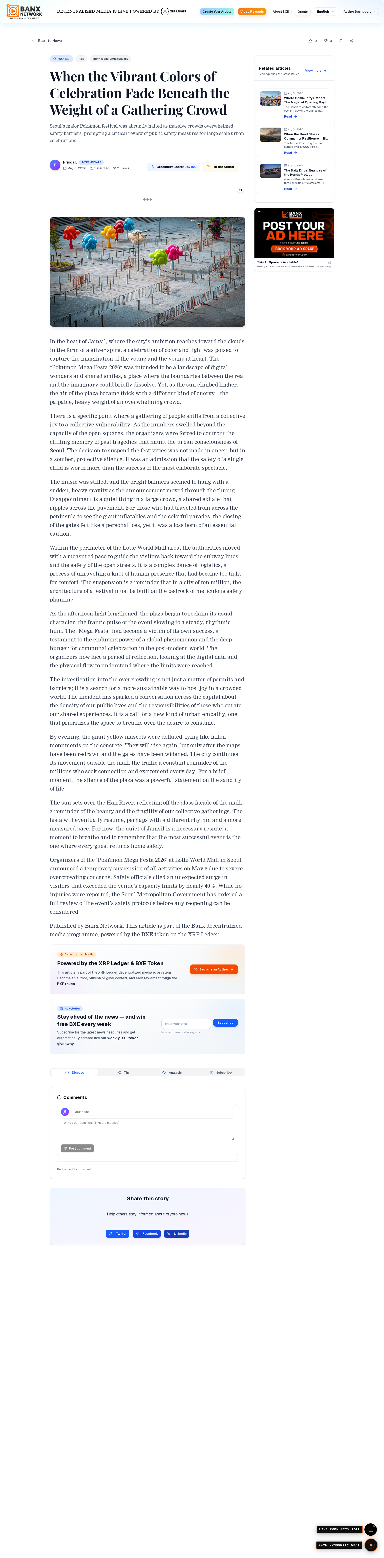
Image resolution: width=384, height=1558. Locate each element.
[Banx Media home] (24, 11)
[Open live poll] (370, 1529)
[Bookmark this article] (341, 40)
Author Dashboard (358, 12)
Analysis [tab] (175, 1073)
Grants (303, 12)
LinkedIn (180, 1234)
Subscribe (226, 1023)
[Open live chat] (371, 1545)
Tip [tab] (126, 1073)
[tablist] (147, 1072)
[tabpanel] (147, 1133)
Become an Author (214, 969)
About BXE (281, 12)
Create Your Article (217, 12)
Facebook (150, 1234)
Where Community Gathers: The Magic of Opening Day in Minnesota (306, 102)
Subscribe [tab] (224, 1073)
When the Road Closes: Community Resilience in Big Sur (306, 138)
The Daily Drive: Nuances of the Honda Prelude (305, 172)
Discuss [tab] (78, 1073)
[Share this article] (352, 40)
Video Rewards (252, 12)
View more (313, 71)
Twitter (121, 1234)
